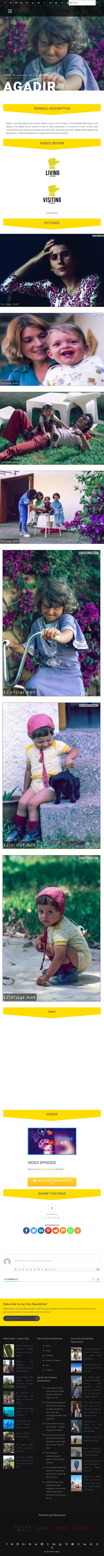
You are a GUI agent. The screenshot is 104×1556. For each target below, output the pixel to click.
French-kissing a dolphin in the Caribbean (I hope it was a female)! (92, 1426)
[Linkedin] (41, 1230)
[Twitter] (33, 1230)
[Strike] (27, 1269)
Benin (48, 1346)
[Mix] (63, 1230)
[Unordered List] (35, 1269)
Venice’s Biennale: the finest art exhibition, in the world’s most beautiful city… (92, 1354)
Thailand (49, 1370)
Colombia (49, 1355)
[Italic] (19, 1269)
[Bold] (16, 1269)
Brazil (48, 1351)
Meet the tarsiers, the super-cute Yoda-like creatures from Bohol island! (24, 1350)
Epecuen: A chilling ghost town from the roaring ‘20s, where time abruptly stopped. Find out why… (92, 1483)
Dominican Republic (53, 1360)
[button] (52, 1182)
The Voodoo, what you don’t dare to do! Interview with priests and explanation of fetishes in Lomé (92, 1409)
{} (50, 1269)
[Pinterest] (48, 1230)
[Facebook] (26, 1230)
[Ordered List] (31, 1269)
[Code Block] (42, 1269)
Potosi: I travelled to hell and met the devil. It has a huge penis (92, 1452)
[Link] (46, 1269)
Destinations (22, 76)
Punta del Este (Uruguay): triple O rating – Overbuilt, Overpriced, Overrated (55, 1427)
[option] (22, 1528)
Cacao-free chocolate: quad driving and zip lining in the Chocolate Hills (24, 1462)
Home (7, 75)
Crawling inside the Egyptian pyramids (92, 1438)
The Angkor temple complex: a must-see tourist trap (24, 1448)
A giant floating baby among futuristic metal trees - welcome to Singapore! (24, 1382)
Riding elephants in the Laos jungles (24, 1435)
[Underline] (23, 1269)
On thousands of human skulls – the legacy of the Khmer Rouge (24, 1398)
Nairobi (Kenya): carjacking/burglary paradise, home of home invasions (55, 1458)
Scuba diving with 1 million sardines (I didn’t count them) (24, 1424)
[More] (77, 1230)
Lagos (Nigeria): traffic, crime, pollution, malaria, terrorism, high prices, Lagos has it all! (55, 1393)
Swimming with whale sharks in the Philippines (24, 1412)
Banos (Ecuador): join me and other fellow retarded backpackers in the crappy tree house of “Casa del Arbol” (55, 1441)
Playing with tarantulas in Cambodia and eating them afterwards (24, 1366)
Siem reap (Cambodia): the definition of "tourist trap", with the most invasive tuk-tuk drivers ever (56, 1472)
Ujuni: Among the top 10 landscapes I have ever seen (92, 1368)
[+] (53, 1269)
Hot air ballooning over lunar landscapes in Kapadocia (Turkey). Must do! (92, 1466)
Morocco (37, 76)
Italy (47, 1365)
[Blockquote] (38, 1269)
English (75, 3)
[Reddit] (55, 1230)
